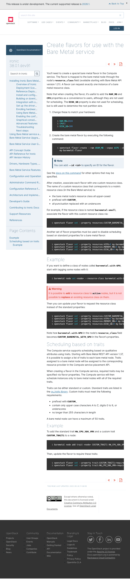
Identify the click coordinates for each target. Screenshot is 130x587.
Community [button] (73, 22)
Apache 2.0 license (106, 551)
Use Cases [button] (46, 22)
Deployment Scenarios (28, 87)
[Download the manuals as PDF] (120, 64)
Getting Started (54, 545)
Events (29, 541)
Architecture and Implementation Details (31, 195)
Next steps (22, 130)
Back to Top (117, 3)
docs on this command (68, 172)
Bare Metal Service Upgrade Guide (28, 137)
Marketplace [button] (90, 22)
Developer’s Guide (19, 201)
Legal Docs (72, 541)
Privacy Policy (74, 558)
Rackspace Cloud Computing (101, 557)
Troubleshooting (25, 127)
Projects (10, 538)
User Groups (32, 538)
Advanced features (26, 123)
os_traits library (59, 391)
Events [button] (59, 22)
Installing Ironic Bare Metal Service (28, 80)
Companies (31, 548)
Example (14, 237)
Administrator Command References (29, 182)
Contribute (31, 552)
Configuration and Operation (25, 176)
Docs (111, 22)
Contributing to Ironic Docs (24, 207)
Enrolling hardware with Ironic (32, 109)
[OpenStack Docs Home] (10, 50)
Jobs (28, 545)
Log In (117, 28)
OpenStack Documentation (28, 50)
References (15, 220)
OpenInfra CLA (74, 562)
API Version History (19, 157)
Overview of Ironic (26, 84)
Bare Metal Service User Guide (26, 143)
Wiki (49, 556)
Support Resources (20, 213)
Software (32, 22)
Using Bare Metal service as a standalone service (36, 134)
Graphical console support (30, 119)
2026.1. (86, 4)
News (9, 552)
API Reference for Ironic (22, 153)
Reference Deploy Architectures (33, 91)
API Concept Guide (19, 150)
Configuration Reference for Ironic (28, 188)
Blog (103, 22)
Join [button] (119, 22)
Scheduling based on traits (24, 241)
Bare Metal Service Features (24, 169)
